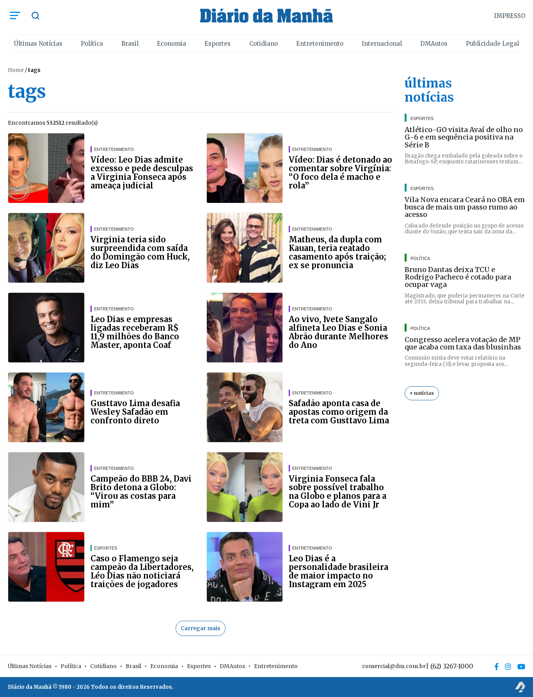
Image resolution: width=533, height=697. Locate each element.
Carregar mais (200, 628)
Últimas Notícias (38, 43)
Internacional (382, 43)
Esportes (217, 43)
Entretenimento (319, 43)
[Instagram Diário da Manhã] (508, 666)
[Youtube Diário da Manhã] (521, 666)
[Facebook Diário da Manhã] (496, 666)
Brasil (130, 43)
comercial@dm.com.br (394, 666)
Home (16, 70)
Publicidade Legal (492, 43)
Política (92, 43)
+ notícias (422, 393)
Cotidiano (263, 43)
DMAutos (434, 43)
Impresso (509, 16)
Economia (171, 43)
